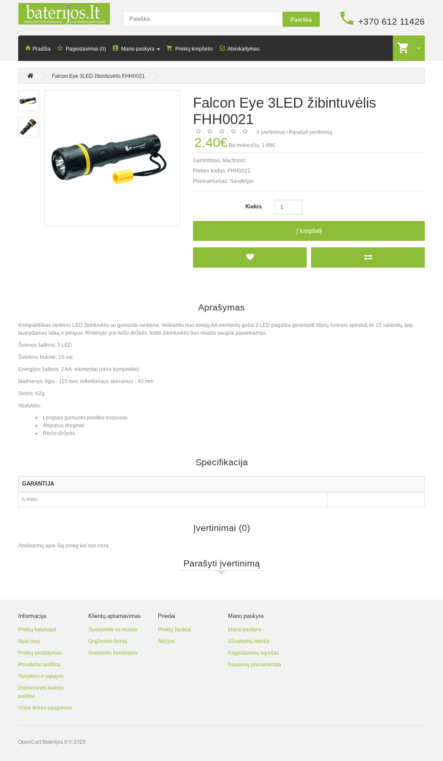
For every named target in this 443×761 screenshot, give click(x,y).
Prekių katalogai (37, 630)
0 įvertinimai (271, 132)
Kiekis (253, 206)
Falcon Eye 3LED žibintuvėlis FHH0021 (98, 76)
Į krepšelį (309, 230)
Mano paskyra (244, 630)
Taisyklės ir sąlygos (41, 676)
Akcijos (166, 641)
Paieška (301, 19)
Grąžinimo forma (107, 641)
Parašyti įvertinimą (310, 132)
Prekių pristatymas (39, 653)
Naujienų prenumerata (254, 665)
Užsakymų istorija (249, 641)
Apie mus (29, 641)
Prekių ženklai (174, 630)
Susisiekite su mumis (113, 630)
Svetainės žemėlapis (112, 653)
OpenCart (29, 742)
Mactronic (233, 160)
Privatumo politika (39, 665)
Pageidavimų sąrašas (253, 653)
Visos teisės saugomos (45, 708)
